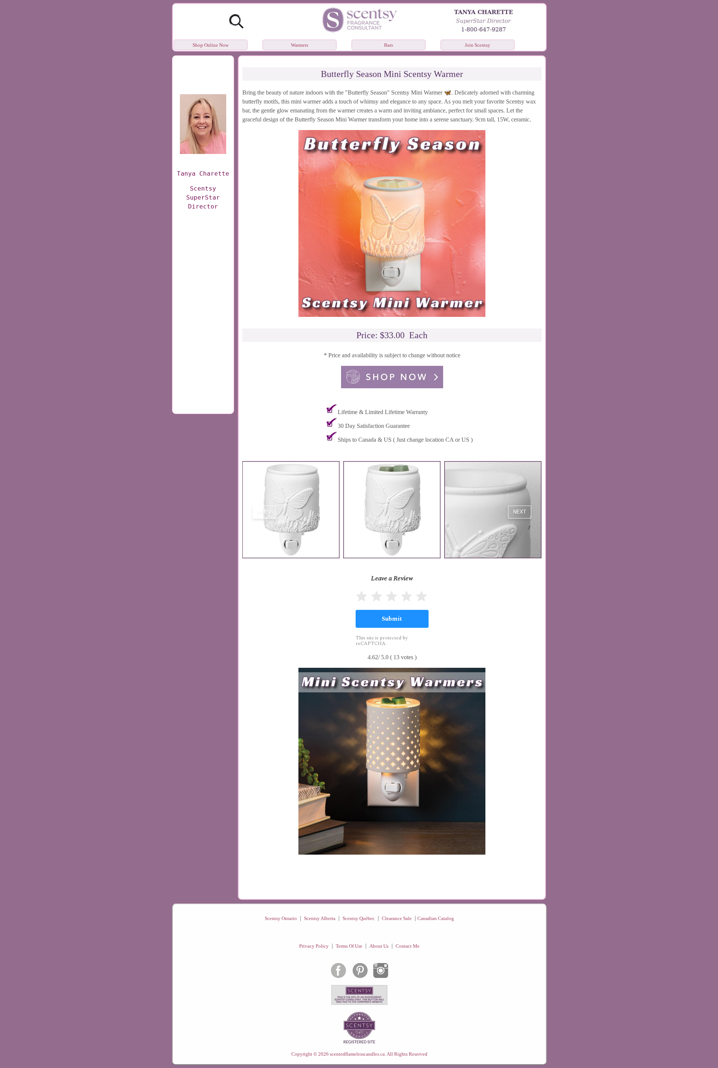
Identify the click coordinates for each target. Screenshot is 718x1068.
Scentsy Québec (359, 918)
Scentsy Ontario (281, 918)
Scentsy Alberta (319, 918)
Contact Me (408, 946)
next (519, 512)
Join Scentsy (477, 45)
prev (264, 512)
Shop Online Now (210, 45)
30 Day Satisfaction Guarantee (374, 426)
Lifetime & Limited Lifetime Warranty (383, 412)
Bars (388, 45)
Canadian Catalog (435, 918)
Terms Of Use (349, 946)
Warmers (299, 45)
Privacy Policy (314, 946)
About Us (379, 946)
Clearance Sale (397, 918)
